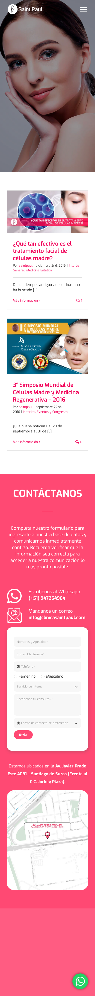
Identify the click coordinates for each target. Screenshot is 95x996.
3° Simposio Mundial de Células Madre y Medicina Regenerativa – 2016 (46, 392)
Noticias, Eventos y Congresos (45, 412)
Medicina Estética (39, 270)
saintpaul (26, 265)
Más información (25, 300)
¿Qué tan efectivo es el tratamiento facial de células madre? (42, 251)
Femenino (27, 676)
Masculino (54, 676)
